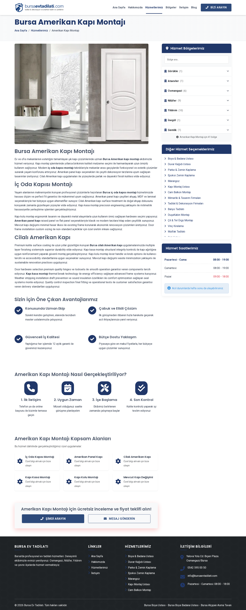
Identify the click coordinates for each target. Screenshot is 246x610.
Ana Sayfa (119, 7)
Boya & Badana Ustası (180, 158)
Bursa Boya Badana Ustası (183, 605)
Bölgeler (171, 7)
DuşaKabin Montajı (178, 214)
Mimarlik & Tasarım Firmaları (184, 198)
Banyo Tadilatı (175, 209)
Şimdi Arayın (55, 518)
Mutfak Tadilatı (176, 231)
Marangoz (173, 181)
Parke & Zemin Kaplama (181, 169)
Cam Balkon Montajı (179, 192)
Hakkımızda (135, 7)
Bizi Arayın (218, 7)
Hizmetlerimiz (154, 7)
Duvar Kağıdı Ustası (179, 164)
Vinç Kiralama (175, 226)
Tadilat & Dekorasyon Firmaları (185, 203)
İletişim (183, 7)
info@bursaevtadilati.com (202, 575)
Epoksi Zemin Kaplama (181, 175)
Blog (194, 7)
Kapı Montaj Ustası (178, 186)
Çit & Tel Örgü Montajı (180, 220)
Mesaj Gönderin (121, 518)
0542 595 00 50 (197, 567)
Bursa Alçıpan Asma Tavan (216, 605)
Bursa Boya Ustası (155, 605)
